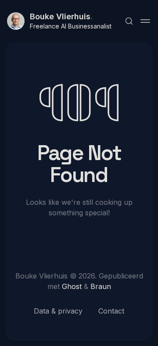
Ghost (72, 286)
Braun (100, 286)
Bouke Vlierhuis (61, 16)
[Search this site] (129, 21)
